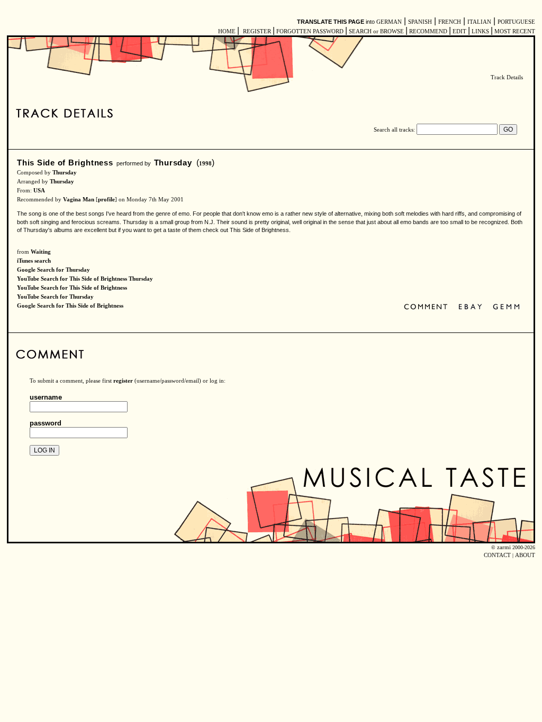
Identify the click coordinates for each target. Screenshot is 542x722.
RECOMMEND (428, 31)
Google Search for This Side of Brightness (70, 306)
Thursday (173, 162)
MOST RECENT (514, 31)
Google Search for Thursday (53, 270)
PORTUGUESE (516, 22)
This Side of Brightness (65, 162)
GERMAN (389, 22)
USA (39, 190)
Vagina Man (78, 199)
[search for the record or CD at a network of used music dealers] (506, 307)
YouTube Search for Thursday (55, 297)
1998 (205, 163)
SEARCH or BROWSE (376, 31)
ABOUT (525, 555)
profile (106, 199)
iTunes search (34, 261)
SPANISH (420, 22)
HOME (226, 31)
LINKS (480, 31)
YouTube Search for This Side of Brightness (72, 288)
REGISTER (257, 31)
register (123, 381)
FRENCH (449, 22)
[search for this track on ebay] (470, 307)
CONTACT (497, 555)
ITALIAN (479, 22)
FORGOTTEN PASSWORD (310, 31)
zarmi (504, 547)
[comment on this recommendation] (428, 307)
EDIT (459, 31)
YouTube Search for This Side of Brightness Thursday (85, 279)
